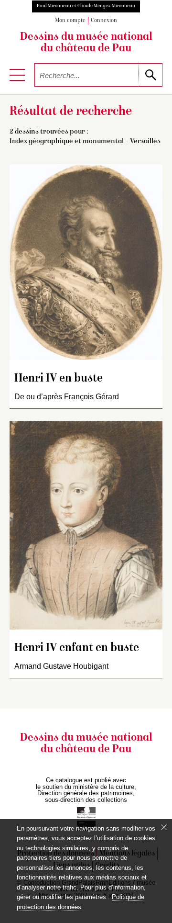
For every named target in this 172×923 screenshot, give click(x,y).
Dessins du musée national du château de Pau (86, 43)
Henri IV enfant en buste (76, 648)
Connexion (104, 21)
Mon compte (70, 21)
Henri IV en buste (58, 379)
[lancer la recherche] (150, 75)
